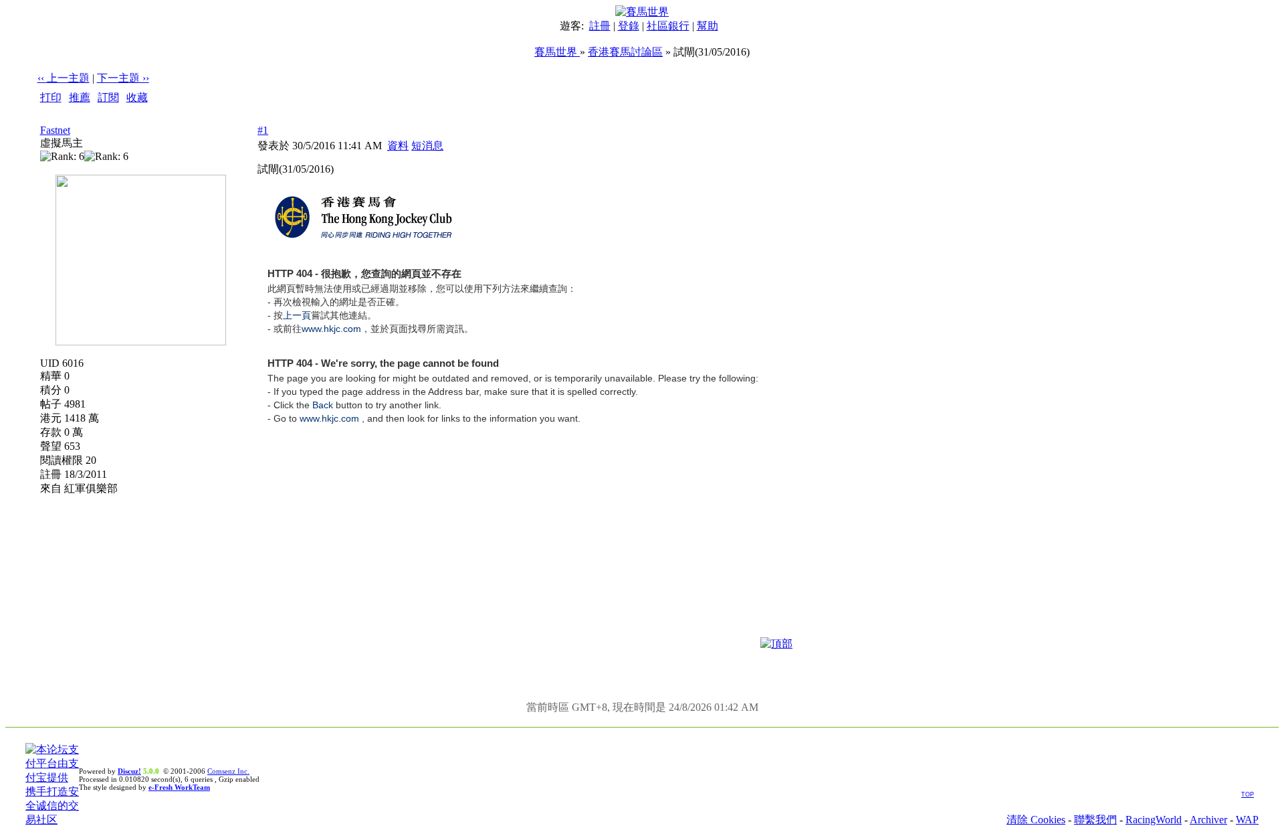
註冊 (600, 25)
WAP (1247, 819)
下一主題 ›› (123, 78)
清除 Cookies (1035, 819)
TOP (1247, 794)
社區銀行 (668, 25)
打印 (51, 97)
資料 (398, 145)
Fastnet (55, 130)
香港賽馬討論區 (625, 52)
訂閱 (108, 97)
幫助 (707, 25)
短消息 (427, 145)
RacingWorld (1154, 819)
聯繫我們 (1095, 819)
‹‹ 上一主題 (63, 78)
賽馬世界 (557, 52)
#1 (262, 130)
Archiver (1208, 819)
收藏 (137, 97)
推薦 (79, 97)
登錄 (628, 25)
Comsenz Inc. (228, 771)
